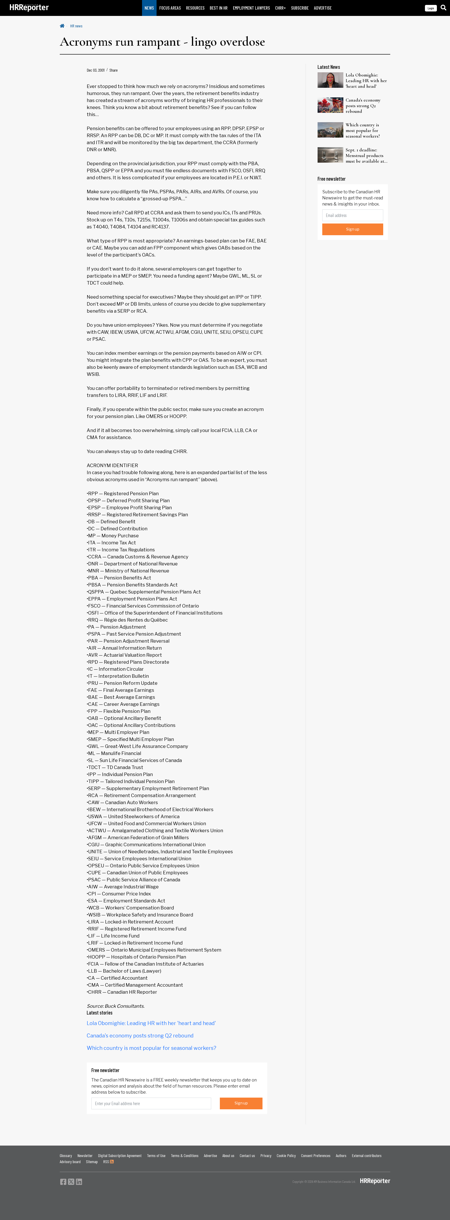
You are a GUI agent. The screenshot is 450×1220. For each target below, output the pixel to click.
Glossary (66, 1155)
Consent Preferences (315, 1155)
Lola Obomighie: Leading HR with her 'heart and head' (151, 1023)
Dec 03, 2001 (96, 70)
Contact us (247, 1155)
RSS (106, 1161)
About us (228, 1155)
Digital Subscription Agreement (120, 1155)
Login (431, 8)
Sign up (241, 1103)
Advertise (210, 1155)
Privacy (265, 1155)
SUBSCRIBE (300, 8)
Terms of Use (156, 1155)
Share (113, 70)
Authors (341, 1155)
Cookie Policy (286, 1155)
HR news (76, 25)
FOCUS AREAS (170, 8)
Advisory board (70, 1161)
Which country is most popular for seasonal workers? (151, 1048)
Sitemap (92, 1161)
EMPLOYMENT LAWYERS (251, 8)
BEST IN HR (219, 8)
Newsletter (85, 1155)
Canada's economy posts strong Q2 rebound (140, 1036)
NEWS (149, 8)
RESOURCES (195, 8)
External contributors (367, 1155)
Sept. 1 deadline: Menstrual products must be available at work (365, 155)
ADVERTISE (323, 8)
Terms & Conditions (185, 1155)
